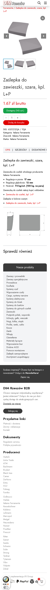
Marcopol (7, 516)
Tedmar (6, 555)
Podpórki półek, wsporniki (18, 315)
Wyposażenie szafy (15, 292)
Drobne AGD (12, 347)
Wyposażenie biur (14, 344)
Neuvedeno (8, 522)
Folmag (6, 489)
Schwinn (7, 546)
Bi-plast (6, 469)
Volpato (6, 565)
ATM (5, 463)
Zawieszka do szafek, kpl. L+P (20, 194)
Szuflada (10, 285)
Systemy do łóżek (14, 302)
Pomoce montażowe (15, 350)
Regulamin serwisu (11, 441)
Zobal (5, 568)
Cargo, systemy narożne (17, 295)
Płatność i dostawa (11, 423)
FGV (5, 486)
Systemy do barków (15, 305)
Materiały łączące (14, 340)
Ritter (5, 536)
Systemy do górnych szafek (18, 308)
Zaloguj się (13, 411)
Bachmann (7, 466)
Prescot (6, 532)
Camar (6, 476)
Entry (5, 482)
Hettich (6, 457)
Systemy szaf (12, 289)
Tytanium (7, 559)
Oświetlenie (11, 337)
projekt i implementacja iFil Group (18, 576)
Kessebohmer (9, 506)
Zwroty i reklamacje (11, 426)
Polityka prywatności (12, 445)
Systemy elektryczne (15, 298)
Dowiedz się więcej (12, 403)
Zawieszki (10, 311)
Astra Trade (8, 460)
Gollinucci (7, 496)
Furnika (6, 492)
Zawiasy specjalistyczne (17, 279)
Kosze (9, 327)
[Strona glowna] (14, 3)
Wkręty (9, 334)
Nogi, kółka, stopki (14, 321)
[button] (43, 36)
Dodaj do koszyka (16, 122)
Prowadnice (11, 282)
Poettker (7, 529)
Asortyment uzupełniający (17, 356)
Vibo (5, 562)
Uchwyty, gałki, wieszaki (17, 318)
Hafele (6, 500)
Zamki (8, 331)
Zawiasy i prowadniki (15, 276)
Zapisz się (25, 377)
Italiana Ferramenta (21, 132)
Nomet (6, 525)
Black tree (7, 473)
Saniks (6, 543)
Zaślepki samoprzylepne (17, 353)
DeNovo (7, 479)
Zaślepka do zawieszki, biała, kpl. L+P (23, 203)
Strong (6, 552)
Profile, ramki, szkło (15, 324)
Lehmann (7, 512)
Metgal (6, 519)
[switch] (5, 587)
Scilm (5, 549)
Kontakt (6, 430)
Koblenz (7, 509)
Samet (6, 539)
